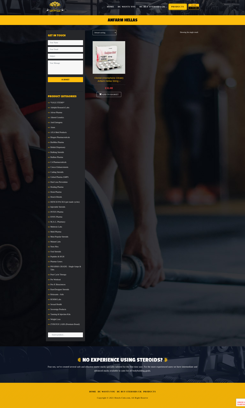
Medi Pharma (55, 232)
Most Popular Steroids (59, 237)
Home (92, 392)
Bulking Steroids (57, 152)
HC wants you (106, 392)
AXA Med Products (58, 132)
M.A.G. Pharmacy (57, 222)
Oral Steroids (55, 252)
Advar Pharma (56, 112)
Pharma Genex (56, 261)
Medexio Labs (56, 227)
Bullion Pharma (56, 157)
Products (149, 392)
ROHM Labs (55, 299)
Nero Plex (54, 247)
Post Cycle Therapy (58, 274)
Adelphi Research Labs (59, 107)
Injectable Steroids (57, 207)
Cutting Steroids (56, 172)
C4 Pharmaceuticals (58, 162)
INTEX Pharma (56, 212)
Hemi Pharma (56, 192)
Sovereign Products (58, 309)
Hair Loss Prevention (59, 182)
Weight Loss (55, 319)
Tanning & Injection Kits (60, 314)
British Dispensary (57, 147)
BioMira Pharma (57, 142)
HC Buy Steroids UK (129, 392)
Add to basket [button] (110, 94)
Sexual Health (56, 304)
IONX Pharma (56, 217)
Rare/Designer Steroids (59, 289)
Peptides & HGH (57, 256)
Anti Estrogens (56, 122)
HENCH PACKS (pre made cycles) (64, 202)
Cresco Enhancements (59, 167)
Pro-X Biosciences (57, 284)
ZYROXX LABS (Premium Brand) (65, 324)
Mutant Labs (55, 242)
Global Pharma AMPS (59, 177)
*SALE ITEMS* (57, 102)
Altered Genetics (57, 117)
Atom (52, 127)
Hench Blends (56, 197)
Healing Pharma (56, 187)
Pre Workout (55, 279)
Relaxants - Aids (57, 294)
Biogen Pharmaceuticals (60, 137)
